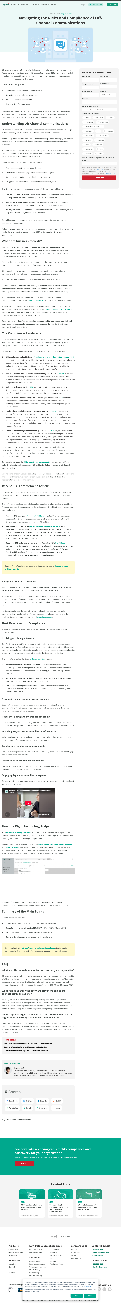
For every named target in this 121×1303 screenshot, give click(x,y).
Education (12, 1264)
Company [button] (44, 4)
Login (83, 5)
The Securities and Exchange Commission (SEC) (54, 357)
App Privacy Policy (56, 1264)
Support (53, 4)
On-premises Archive (16, 1252)
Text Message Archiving (37, 1267)
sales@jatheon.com (99, 1267)
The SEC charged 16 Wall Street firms (44, 526)
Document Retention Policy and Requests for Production (25, 1047)
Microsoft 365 (76, 1258)
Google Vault (75, 1252)
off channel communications (19, 1119)
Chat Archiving (34, 1270)
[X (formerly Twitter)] (99, 1289)
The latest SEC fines (35, 516)
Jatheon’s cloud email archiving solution (38, 948)
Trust (23, 1300)
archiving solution (37, 659)
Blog (51, 1258)
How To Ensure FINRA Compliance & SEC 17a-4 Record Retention (28, 1044)
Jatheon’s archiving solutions (18, 832)
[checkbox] (86, 117)
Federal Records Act (36, 300)
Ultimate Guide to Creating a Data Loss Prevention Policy (26, 1051)
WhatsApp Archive (35, 1252)
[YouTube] (110, 1289)
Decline (90, 1295)
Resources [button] (24, 4)
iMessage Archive (35, 1249)
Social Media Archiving (37, 1264)
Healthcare (12, 1273)
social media (43, 844)
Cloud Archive (13, 1249)
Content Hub (54, 1249)
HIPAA (61, 373)
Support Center (97, 1255)
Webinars (53, 1252)
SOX (31, 387)
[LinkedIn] (104, 1289)
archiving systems (44, 617)
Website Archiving (35, 1276)
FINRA (51, 431)
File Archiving (34, 1273)
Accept (76, 1295)
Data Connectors (15, 1255)
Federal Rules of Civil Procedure (58, 309)
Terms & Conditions (54, 1300)
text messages (65, 844)
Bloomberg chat (12, 847)
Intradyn (74, 1255)
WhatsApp (54, 844)
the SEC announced (63, 543)
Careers (53, 1261)
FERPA (53, 411)
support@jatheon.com (100, 1252)
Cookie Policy (42, 1300)
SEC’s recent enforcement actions (38, 462)
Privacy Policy (87, 1286)
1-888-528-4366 (97, 4)
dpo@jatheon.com (110, 173)
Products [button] (14, 4)
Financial (12, 1267)
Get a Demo (113, 4)
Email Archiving (34, 1261)
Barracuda (74, 1249)
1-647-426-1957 (97, 1249)
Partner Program (56, 1255)
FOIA (61, 397)
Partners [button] (35, 4)
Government (13, 1270)
